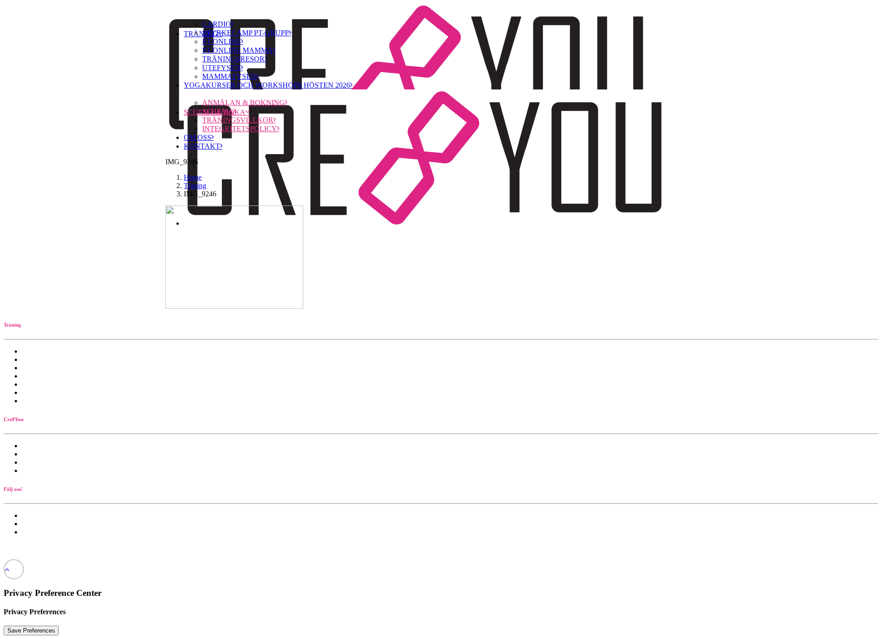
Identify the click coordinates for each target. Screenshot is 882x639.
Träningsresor (233, 59)
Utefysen (221, 68)
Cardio (216, 24)
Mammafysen (229, 76)
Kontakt (202, 146)
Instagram (36, 532)
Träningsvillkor (237, 120)
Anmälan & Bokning (243, 102)
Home (193, 177)
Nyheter (33, 515)
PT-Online (221, 41)
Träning (195, 185)
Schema (217, 111)
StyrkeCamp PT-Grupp (245, 33)
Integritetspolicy (239, 129)
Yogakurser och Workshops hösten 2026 (267, 85)
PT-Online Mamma (237, 50)
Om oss (197, 137)
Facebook (36, 524)
